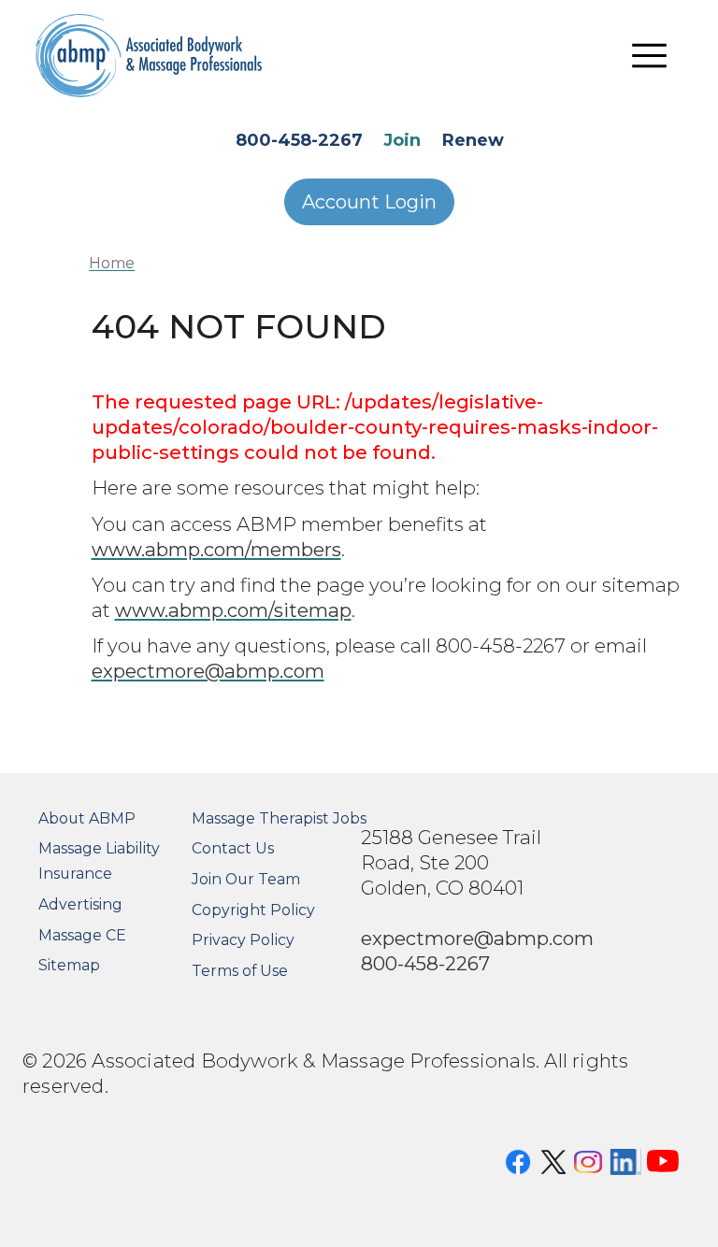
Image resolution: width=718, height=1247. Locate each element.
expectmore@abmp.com (208, 670)
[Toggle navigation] (649, 56)
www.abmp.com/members (216, 549)
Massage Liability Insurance (99, 860)
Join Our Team (246, 879)
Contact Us (233, 848)
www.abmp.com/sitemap (233, 610)
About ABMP (87, 818)
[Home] (149, 55)
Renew (473, 140)
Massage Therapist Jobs (279, 818)
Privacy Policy (243, 940)
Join (402, 140)
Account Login (369, 202)
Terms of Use (240, 971)
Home (112, 263)
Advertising (80, 904)
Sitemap (69, 965)
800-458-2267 (299, 140)
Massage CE (82, 935)
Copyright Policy (253, 910)
